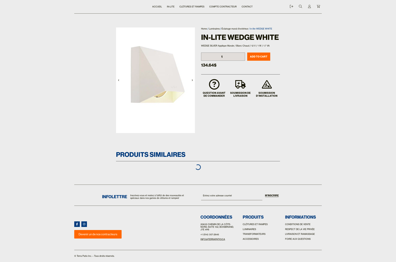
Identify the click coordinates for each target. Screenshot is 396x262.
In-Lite (170, 6)
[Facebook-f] (77, 224)
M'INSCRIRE (272, 195)
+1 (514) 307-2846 (209, 234)
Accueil (157, 6)
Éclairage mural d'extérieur (235, 28)
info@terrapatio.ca (212, 239)
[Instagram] (84, 224)
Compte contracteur (223, 6)
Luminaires (214, 28)
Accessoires (251, 239)
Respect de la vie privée (300, 229)
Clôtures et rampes (191, 6)
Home (204, 28)
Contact (247, 6)
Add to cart (258, 56)
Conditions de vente (297, 224)
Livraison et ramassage (300, 234)
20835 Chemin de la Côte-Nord (215, 225)
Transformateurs (254, 234)
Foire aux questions (298, 239)
